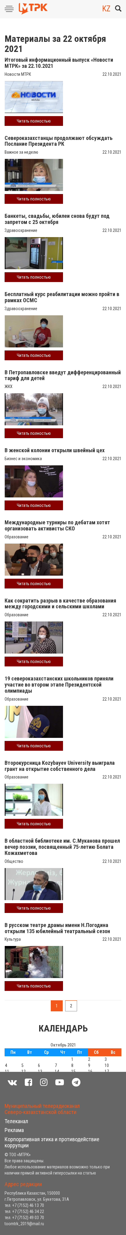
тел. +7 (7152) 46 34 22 (24, 1211)
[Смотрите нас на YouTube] (59, 1082)
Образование (16, 536)
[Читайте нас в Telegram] (76, 1082)
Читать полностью (34, 121)
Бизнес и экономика (23, 458)
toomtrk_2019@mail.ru (24, 1223)
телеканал (16, 1121)
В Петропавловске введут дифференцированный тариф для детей (63, 375)
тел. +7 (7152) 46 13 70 (24, 1205)
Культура (13, 939)
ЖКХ (9, 386)
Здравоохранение (21, 230)
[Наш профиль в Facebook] (28, 1082)
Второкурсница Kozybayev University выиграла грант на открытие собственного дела (60, 766)
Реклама (14, 1130)
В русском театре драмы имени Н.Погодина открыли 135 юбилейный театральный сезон (57, 928)
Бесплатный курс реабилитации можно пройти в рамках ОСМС (62, 297)
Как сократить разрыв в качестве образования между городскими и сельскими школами (60, 603)
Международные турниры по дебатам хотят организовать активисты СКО (57, 525)
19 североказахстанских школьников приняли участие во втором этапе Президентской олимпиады (59, 684)
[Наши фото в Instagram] (43, 1082)
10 (107, 1065)
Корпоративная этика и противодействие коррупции (52, 1142)
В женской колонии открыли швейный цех (55, 450)
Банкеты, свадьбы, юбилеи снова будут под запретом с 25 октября (57, 219)
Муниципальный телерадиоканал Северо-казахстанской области (42, 1109)
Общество (14, 861)
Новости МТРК (18, 74)
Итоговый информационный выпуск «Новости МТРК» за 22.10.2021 (59, 63)
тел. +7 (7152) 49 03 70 (24, 1217)
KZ (106, 8)
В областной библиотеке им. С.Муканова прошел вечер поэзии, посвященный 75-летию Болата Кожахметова (62, 846)
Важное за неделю (21, 152)
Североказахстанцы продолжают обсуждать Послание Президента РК (59, 141)
